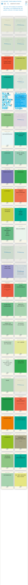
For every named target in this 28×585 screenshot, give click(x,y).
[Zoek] (8, 4)
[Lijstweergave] (5, 4)
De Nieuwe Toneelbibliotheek (11, 1)
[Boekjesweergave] (2, 4)
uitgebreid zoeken (15, 3)
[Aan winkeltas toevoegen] (10, 69)
